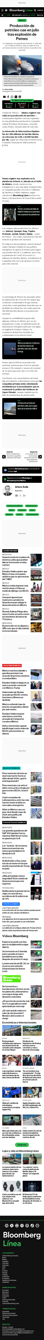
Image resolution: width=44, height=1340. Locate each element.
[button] (4, 97)
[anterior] (4, 456)
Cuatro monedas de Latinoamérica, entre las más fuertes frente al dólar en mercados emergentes (15, 801)
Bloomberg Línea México (14, 506)
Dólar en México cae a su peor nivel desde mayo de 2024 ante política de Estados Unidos (14, 813)
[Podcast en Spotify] (37, 1225)
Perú (3, 1269)
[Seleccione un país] (6, 10)
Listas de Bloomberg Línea (10, 1303)
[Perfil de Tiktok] (32, 1225)
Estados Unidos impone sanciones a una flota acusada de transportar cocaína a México (13, 717)
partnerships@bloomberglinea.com (13, 1329)
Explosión (9, 514)
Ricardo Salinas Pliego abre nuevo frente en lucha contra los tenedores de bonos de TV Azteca (15, 615)
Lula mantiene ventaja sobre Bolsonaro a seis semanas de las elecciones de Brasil (11, 1074)
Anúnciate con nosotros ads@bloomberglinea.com (18, 1331)
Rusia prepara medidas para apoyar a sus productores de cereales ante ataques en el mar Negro (11, 1045)
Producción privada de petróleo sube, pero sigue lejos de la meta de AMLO (27, 406)
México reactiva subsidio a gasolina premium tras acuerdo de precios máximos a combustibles (15, 674)
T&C (3, 1319)
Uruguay (5, 1274)
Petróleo (19, 514)
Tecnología (5, 1317)
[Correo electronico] (16, 495)
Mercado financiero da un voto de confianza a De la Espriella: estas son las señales (11, 1134)
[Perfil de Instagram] (22, 1225)
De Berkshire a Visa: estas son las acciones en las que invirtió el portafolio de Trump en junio (16, 865)
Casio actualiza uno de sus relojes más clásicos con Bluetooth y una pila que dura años (11, 1198)
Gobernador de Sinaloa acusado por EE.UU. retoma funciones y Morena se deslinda (15, 696)
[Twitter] (20, 495)
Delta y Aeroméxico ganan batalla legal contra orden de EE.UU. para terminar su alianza (15, 730)
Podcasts (5, 1301)
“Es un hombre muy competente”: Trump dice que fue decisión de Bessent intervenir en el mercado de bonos (32, 1076)
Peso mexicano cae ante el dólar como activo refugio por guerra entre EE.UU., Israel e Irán (16, 789)
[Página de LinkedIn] (27, 1225)
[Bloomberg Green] (22, 979)
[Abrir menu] (2, 10)
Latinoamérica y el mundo (10, 1256)
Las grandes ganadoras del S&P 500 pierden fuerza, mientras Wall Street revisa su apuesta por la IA (15, 834)
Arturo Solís (9, 89)
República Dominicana (9, 1280)
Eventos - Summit (7, 1327)
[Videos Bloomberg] (22, 936)
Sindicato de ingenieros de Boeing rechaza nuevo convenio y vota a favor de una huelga (32, 1045)
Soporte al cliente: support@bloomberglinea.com (17, 1333)
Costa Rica (5, 1276)
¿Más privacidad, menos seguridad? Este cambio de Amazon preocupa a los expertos (15, 880)
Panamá (4, 1273)
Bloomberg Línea (31, 506)
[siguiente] (40, 456)
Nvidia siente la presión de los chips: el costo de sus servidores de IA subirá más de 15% (16, 895)
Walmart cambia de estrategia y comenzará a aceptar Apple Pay (11, 1106)
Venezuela (5, 1265)
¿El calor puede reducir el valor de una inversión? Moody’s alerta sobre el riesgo (14, 1014)
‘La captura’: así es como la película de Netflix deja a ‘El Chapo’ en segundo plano (31, 1171)
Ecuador (5, 1271)
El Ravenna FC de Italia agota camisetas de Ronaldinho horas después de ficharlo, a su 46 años (32, 1198)
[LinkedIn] (24, 495)
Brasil (4, 1257)
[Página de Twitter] (11, 1225)
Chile (3, 1267)
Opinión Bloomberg (11, 904)
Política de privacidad (8, 1313)
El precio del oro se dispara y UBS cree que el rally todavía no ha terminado (15, 628)
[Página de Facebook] (6, 1225)
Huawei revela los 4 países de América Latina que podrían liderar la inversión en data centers (16, 561)
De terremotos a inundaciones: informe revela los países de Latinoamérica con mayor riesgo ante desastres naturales (15, 991)
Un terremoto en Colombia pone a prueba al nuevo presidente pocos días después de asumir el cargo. (15, 955)
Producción (22, 510)
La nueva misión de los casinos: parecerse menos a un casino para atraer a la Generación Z (11, 1171)
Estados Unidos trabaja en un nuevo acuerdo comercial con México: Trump (15, 685)
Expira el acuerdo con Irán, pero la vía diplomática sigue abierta (15, 944)
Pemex (32, 510)
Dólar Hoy (5, 1294)
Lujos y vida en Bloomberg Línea (20, 1150)
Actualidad (5, 1296)
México (22, 20)
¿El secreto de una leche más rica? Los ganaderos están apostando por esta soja (16, 1004)
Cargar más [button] (22, 1145)
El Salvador (5, 1278)
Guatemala (5, 1282)
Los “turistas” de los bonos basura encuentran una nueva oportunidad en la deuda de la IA (30, 457)
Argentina (5, 1261)
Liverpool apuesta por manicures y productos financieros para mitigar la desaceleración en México (14, 601)
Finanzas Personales (8, 1300)
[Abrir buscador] (35, 10)
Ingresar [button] (40, 10)
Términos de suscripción (10, 1315)
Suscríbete (5, 1311)
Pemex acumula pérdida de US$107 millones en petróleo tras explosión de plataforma (29, 212)
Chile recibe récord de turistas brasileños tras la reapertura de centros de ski (32, 1134)
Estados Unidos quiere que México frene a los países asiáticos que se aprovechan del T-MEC (15, 575)
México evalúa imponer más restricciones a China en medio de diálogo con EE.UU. (15, 588)
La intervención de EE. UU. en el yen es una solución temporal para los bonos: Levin (15, 967)
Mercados (5, 1292)
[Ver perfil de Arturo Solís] (8, 491)
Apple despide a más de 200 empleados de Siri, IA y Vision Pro (32, 1105)
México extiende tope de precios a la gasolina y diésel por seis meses (14, 456)
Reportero (18, 491)
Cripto (4, 1298)
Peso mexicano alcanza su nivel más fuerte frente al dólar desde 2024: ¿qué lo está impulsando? (14, 777)
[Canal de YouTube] (17, 1225)
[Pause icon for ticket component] (2, 15)
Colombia (5, 1263)
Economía (5, 1290)
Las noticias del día (32, 514)
